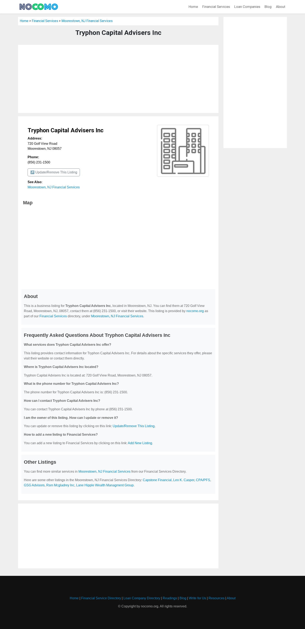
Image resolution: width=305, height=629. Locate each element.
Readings (170, 598)
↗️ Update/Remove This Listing (53, 172)
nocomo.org (195, 311)
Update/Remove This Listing (134, 426)
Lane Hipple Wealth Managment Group (105, 485)
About (280, 7)
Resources (216, 598)
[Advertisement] (118, 79)
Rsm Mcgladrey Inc (60, 485)
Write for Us (197, 598)
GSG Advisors (34, 485)
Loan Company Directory (141, 598)
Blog (268, 7)
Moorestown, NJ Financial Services (87, 21)
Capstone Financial (157, 480)
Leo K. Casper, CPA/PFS (191, 480)
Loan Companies (247, 7)
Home (193, 7)
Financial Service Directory (101, 598)
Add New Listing (140, 443)
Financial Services (216, 7)
